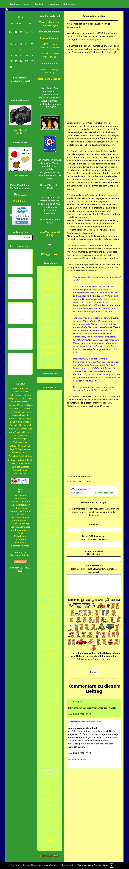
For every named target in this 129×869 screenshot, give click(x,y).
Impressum (53, 4)
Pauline (49, 622)
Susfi (20, 533)
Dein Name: (94, 524)
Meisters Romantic (49, 599)
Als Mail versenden (104, 492)
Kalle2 (50, 541)
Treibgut (50, 738)
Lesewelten (49, 314)
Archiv (27, 4)
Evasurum (50, 461)
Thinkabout (49, 712)
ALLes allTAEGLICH (20, 501)
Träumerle (50, 731)
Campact (49, 812)
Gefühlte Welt (49, 288)
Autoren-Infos (49, 792)
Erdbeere (49, 455)
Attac (49, 780)
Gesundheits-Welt (50, 346)
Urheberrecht (49, 831)
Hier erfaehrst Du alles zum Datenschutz (84, 865)
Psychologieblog (50, 641)
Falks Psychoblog (50, 500)
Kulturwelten (50, 353)
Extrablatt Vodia (93, 721)
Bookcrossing (49, 805)
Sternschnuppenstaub (51, 699)
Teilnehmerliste (20, 175)
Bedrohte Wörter (50, 799)
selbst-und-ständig (50, 693)
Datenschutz (69, 4)
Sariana (50, 686)
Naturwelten (50, 340)
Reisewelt (50, 327)
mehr (21, 269)
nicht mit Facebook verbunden (73, 489)
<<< (11, 23)
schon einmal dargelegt (89, 39)
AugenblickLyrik (49, 413)
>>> (29, 23)
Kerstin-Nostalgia (49, 567)
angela (78, 701)
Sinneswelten (49, 334)
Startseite (15, 4)
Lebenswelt (49, 276)
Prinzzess (50, 635)
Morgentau (20, 498)
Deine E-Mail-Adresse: (94, 537)
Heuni (50, 522)
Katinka (49, 554)
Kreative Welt (49, 301)
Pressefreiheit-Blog (49, 628)
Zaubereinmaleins (20, 530)
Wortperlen (20, 495)
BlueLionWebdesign (20, 555)
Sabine (49, 654)
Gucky (50, 528)
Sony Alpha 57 (20, 130)
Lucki (49, 586)
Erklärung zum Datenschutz (92, 659)
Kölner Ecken (49, 561)
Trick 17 (50, 751)
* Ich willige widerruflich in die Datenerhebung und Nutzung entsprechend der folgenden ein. (95, 656)
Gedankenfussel (50, 516)
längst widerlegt (102, 390)
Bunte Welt (49, 366)
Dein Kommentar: (94, 568)
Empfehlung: (20, 201)
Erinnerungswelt (50, 295)
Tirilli (20, 492)
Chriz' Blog (49, 435)
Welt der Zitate (49, 308)
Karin (69, 481)
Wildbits (50, 757)
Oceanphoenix (49, 615)
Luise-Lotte (49, 593)
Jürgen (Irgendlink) (49, 535)
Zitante (20, 489)
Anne (49, 400)
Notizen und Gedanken (49, 79)
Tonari (50, 725)
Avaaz (50, 786)
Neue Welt (50, 269)
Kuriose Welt (49, 359)
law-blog (50, 580)
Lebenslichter (20, 508)
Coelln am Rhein (50, 442)
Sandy (50, 680)
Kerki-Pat (49, 574)
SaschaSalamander (20, 527)
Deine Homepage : (94, 552)
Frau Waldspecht (49, 477)
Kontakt (39, 4)
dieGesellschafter (49, 818)
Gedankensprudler (20, 517)
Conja (50, 448)
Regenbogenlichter (49, 648)
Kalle (49, 548)
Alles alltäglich (50, 393)
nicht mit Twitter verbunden (73, 493)
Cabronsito (49, 429)
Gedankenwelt (50, 282)
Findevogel (49, 483)
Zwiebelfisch (50, 847)
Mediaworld (50, 321)
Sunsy (50, 706)
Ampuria (50, 406)
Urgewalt (49, 744)
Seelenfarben (49, 825)
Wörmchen (49, 764)
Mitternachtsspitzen (20, 505)
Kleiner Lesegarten (49, 380)
